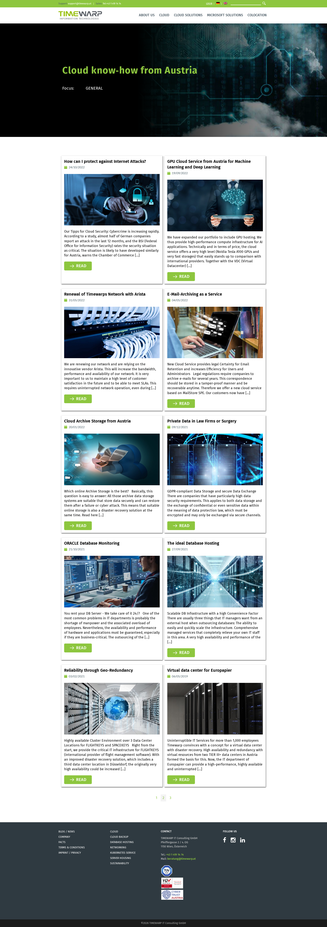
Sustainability (119, 863)
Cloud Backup (119, 836)
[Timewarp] (80, 14)
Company (64, 836)
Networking (118, 847)
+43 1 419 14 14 (175, 854)
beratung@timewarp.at (181, 858)
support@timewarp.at (79, 3)
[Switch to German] (218, 3)
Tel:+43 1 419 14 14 (112, 3)
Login (209, 3)
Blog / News (66, 831)
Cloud (114, 831)
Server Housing (120, 858)
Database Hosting (122, 842)
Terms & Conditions (71, 847)
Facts (61, 842)
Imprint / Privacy (69, 852)
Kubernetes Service (122, 852)
